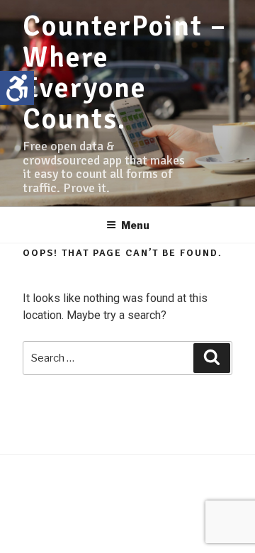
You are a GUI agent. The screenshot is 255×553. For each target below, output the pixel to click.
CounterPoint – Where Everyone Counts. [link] (125, 73)
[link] (17, 88)
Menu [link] (135, 225)
